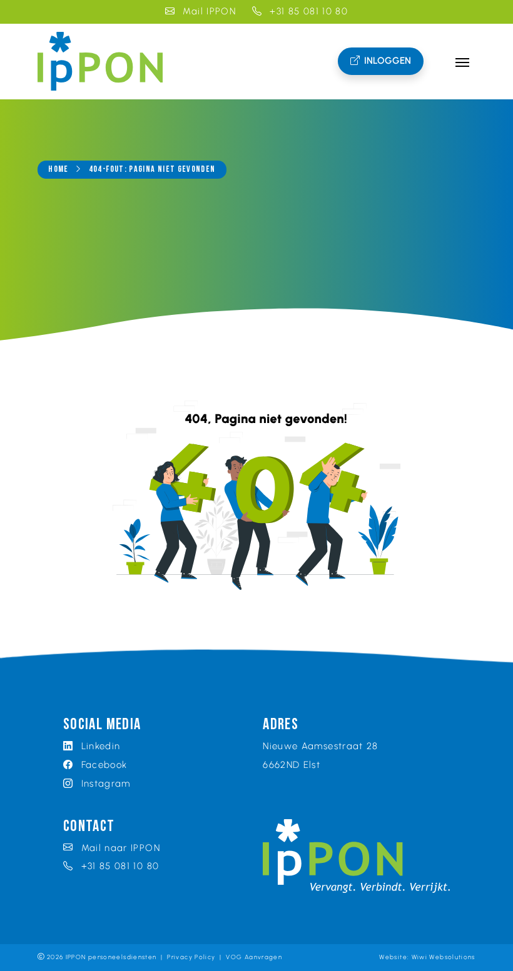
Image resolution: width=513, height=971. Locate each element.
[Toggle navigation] (462, 61)
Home (58, 169)
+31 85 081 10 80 (307, 11)
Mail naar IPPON (119, 848)
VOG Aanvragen (254, 957)
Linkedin (99, 746)
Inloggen (387, 60)
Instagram (104, 783)
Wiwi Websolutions (443, 957)
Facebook (102, 764)
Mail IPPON (208, 11)
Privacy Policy (191, 957)
